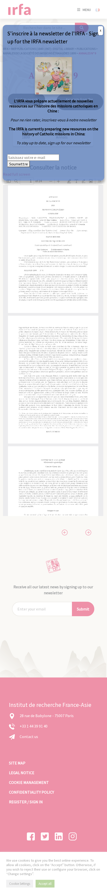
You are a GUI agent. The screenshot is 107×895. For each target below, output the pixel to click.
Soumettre (18, 163)
